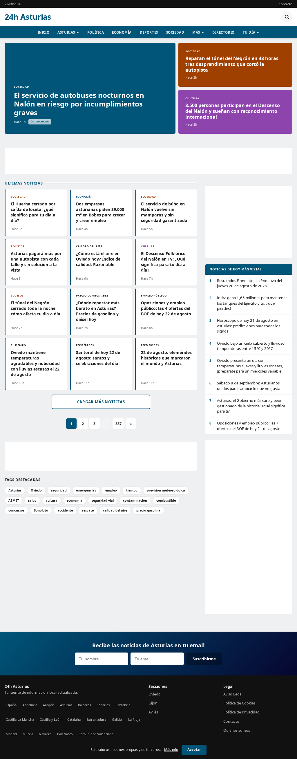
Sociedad (175, 32)
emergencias (86, 490)
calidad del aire (115, 510)
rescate (88, 510)
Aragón (48, 705)
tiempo (131, 490)
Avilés (153, 712)
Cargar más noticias (101, 401)
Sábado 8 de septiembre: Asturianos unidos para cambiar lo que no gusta (244, 385)
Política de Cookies (239, 703)
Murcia (28, 734)
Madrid (11, 734)
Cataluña (74, 719)
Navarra (45, 734)
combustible (166, 500)
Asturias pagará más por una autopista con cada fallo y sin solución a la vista (36, 262)
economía (74, 500)
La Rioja (134, 719)
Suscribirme (204, 659)
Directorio (223, 32)
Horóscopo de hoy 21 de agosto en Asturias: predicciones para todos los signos (244, 326)
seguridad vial (103, 500)
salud (32, 500)
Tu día (249, 32)
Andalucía (29, 705)
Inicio (43, 32)
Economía (122, 32)
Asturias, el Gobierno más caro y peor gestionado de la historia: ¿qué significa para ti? (247, 406)
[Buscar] (286, 16)
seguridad (59, 490)
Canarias (103, 705)
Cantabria (122, 705)
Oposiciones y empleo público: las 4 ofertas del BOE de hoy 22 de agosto (166, 308)
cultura (51, 500)
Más (196, 32)
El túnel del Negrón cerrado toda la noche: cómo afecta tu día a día (35, 308)
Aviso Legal (232, 694)
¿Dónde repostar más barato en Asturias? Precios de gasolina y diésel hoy (97, 311)
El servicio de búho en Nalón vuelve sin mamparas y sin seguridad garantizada (164, 212)
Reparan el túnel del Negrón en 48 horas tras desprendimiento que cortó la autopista (231, 64)
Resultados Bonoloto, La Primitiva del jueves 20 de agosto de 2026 (245, 283)
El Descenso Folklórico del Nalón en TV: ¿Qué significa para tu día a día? (163, 262)
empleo (111, 490)
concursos (16, 510)
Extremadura (96, 719)
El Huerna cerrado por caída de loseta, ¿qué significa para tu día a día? (33, 212)
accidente (65, 510)
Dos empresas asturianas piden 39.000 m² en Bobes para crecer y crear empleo (100, 212)
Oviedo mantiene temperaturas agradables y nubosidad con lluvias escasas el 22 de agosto (35, 363)
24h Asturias (28, 16)
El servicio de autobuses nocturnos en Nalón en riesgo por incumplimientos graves (79, 103)
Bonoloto (41, 510)
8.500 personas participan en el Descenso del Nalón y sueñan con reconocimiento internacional (232, 111)
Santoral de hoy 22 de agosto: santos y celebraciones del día (98, 358)
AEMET (13, 500)
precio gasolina (148, 510)
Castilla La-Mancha (20, 719)
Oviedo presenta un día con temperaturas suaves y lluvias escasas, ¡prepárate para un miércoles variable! (246, 366)
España (11, 705)
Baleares (84, 705)
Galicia (117, 719)
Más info (171, 749)
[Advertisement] (148, 161)
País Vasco (65, 734)
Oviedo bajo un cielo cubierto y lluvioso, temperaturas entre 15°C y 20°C (247, 346)
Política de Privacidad (241, 712)
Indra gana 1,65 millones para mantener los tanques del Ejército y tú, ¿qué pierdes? (248, 303)
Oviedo (36, 490)
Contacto (285, 4)
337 (118, 423)
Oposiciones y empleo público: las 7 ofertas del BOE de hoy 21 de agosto (244, 425)
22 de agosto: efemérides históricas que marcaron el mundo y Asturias (166, 358)
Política (95, 32)
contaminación (135, 500)
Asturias (66, 32)
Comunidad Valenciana (96, 734)
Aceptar (194, 749)
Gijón (152, 703)
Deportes (149, 32)
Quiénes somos (236, 730)
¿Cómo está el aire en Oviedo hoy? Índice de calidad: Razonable (98, 259)
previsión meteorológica (166, 490)
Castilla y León (50, 719)
